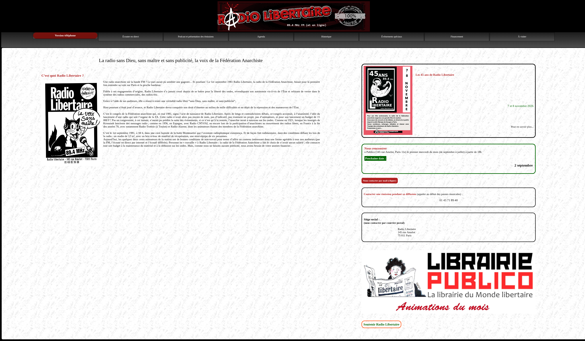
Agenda (261, 36)
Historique (326, 36)
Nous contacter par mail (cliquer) (379, 180)
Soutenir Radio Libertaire (381, 324)
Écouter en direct (130, 36)
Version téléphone (65, 35)
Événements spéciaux (391, 36)
